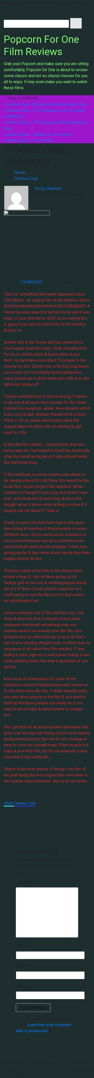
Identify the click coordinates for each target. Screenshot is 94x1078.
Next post (69, 832)
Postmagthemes (47, 1052)
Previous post (28, 832)
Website (23, 986)
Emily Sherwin (48, 188)
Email (22, 966)
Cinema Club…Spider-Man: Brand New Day (45, 104)
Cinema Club (24, 803)
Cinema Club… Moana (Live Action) (38, 134)
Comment (25, 882)
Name (22, 946)
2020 (9, 803)
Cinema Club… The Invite (28, 140)
